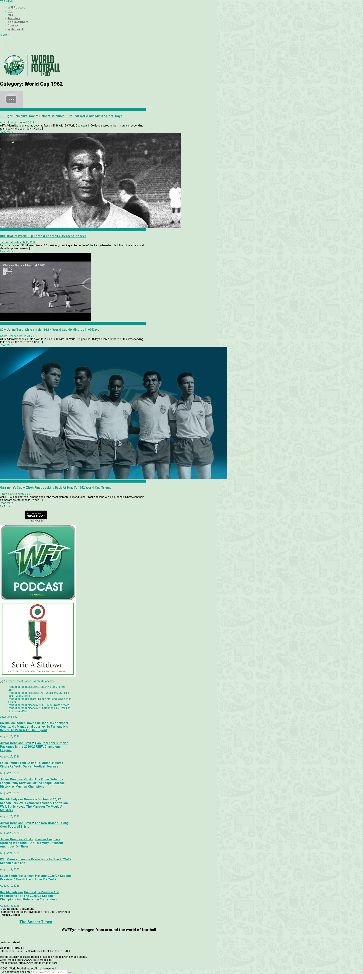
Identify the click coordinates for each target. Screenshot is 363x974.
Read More (6, 131)
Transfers (14, 18)
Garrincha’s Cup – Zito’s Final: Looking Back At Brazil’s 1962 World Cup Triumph (56, 487)
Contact (13, 25)
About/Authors (18, 22)
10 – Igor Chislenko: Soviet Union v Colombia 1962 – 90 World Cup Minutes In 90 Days (61, 116)
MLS (10, 14)
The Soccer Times (35, 922)
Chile (3, 323)
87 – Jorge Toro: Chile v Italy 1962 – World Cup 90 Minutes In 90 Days (49, 329)
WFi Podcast (16, 7)
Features (5, 109)
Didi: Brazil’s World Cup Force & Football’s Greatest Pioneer (43, 236)
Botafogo (5, 229)
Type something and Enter (16, 971)
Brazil (3, 481)
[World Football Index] (30, 75)
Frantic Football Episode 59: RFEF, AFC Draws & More (38, 704)
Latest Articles (8, 716)
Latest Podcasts (45, 681)
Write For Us (16, 29)
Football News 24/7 (36, 521)
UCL (10, 11)
